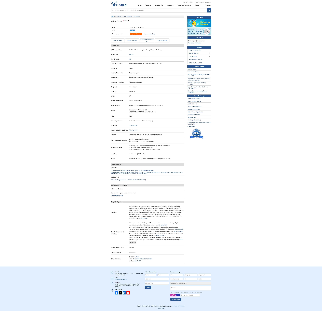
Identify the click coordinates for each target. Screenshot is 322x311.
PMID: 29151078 (160, 235)
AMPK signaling (192, 104)
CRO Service (159, 5)
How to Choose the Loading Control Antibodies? (197, 91)
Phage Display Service (195, 50)
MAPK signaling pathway (194, 101)
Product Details (117, 40)
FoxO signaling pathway (194, 120)
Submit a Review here (117, 195)
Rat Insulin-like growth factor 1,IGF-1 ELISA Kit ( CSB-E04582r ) (128, 180)
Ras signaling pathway (194, 114)
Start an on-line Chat (149, 34)
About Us (198, 5)
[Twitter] (120, 292)
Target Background (162, 40)
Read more (144, 218)
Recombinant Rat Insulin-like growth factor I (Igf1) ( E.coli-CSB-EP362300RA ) (132, 170)
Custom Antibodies (127, 16)
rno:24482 (136, 256)
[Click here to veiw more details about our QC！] (196, 133)
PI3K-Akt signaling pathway (195, 112)
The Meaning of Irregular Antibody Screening (197, 83)
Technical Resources (184, 5)
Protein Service (193, 56)
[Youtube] (127, 292)
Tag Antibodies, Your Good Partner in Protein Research (198, 87)
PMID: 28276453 (162, 225)
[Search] (209, 10)
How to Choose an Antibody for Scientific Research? (199, 75)
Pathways (170, 5)
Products (148, 5)
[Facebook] (116, 292)
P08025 (131, 54)
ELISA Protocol (133, 125)
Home (139, 5)
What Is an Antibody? (193, 72)
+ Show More (191, 126)
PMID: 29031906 (178, 231)
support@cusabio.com (205, 2)
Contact (207, 5)
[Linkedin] (124, 292)
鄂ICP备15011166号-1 (179, 306)
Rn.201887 (138, 261)
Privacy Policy (161, 308)
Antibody (119, 16)
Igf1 (130, 59)
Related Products (132, 40)
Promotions (199, 17)
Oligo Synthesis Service (195, 62)
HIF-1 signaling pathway (194, 98)
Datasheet (126, 20)
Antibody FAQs (133, 130)
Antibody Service (193, 53)
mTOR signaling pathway (195, 106)
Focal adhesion (192, 117)
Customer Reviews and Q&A (147, 40)
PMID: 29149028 (178, 229)
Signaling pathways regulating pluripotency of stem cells (199, 123)
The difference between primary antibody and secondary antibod (199, 79)
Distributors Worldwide (193, 43)
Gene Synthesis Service (195, 59)
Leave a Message (136, 34)
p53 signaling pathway (194, 109)
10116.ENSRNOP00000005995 (143, 259)
